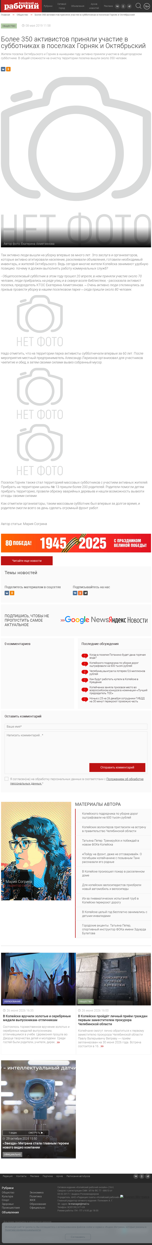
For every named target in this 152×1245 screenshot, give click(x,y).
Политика (36, 1196)
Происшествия (11, 1207)
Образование (38, 1203)
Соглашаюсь (78, 1237)
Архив (59, 1176)
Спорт (5, 1200)
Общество (8, 1192)
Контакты (21, 1176)
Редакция (8, 1176)
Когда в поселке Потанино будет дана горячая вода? (118, 656)
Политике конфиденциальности (23, 1230)
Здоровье (8, 1203)
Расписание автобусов (78, 1176)
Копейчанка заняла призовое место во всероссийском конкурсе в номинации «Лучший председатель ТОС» (118, 690)
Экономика (37, 1192)
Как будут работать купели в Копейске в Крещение (114, 681)
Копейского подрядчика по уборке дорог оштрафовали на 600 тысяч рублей (114, 664)
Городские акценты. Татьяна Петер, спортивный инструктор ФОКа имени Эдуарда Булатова (114, 929)
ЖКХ (32, 1200)
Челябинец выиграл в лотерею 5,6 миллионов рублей (117, 672)
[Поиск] (138, 6)
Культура (7, 1196)
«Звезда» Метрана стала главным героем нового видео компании (36, 1145)
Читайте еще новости (27, 561)
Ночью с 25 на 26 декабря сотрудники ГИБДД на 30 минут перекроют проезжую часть (117, 700)
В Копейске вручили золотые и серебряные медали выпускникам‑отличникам (37, 1018)
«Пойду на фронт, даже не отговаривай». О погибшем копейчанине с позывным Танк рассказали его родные (112, 858)
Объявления (77, 6)
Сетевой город (61, 6)
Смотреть (34, 1132)
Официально (37, 1207)
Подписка (48, 1176)
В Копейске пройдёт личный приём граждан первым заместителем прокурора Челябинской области (112, 1020)
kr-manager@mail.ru (79, 1204)
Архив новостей (94, 6)
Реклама (108, 6)
